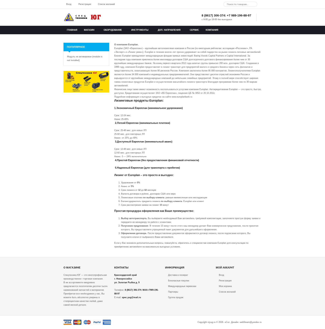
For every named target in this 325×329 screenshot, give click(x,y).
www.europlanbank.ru (182, 96)
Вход (68, 4)
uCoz (227, 322)
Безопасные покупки (178, 280)
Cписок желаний (227, 292)
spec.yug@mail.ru (131, 297)
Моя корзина (225, 286)
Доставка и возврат (178, 275)
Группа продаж (175, 297)
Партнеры (173, 292)
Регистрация (84, 4)
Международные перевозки (182, 286)
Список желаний (106, 4)
